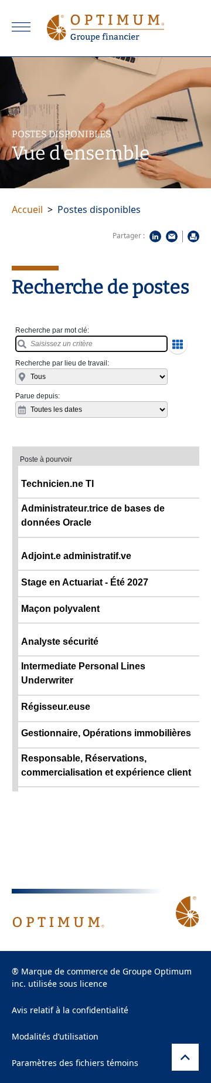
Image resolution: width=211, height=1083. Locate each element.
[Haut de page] (185, 1057)
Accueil (27, 209)
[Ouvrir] (21, 27)
